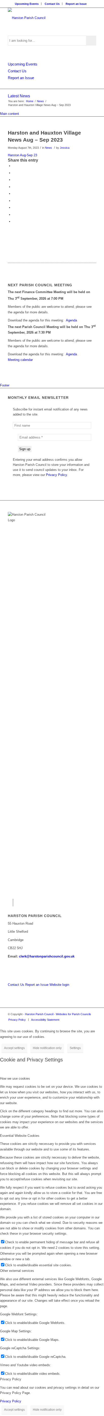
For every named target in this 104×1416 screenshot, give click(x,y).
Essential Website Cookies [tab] (19, 1136)
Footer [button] (4, 385)
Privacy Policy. (57, 475)
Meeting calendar (20, 360)
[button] (14, 166)
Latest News (19, 96)
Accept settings (14, 1048)
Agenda (71, 320)
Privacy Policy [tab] (10, 1379)
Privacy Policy (10, 1401)
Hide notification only (47, 1048)
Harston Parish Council (39, 1014)
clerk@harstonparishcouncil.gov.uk (46, 956)
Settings (75, 1048)
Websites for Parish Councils (73, 1014)
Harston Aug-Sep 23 (22, 155)
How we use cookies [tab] (15, 1078)
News (48, 147)
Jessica (64, 147)
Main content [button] (9, 114)
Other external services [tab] (17, 1271)
